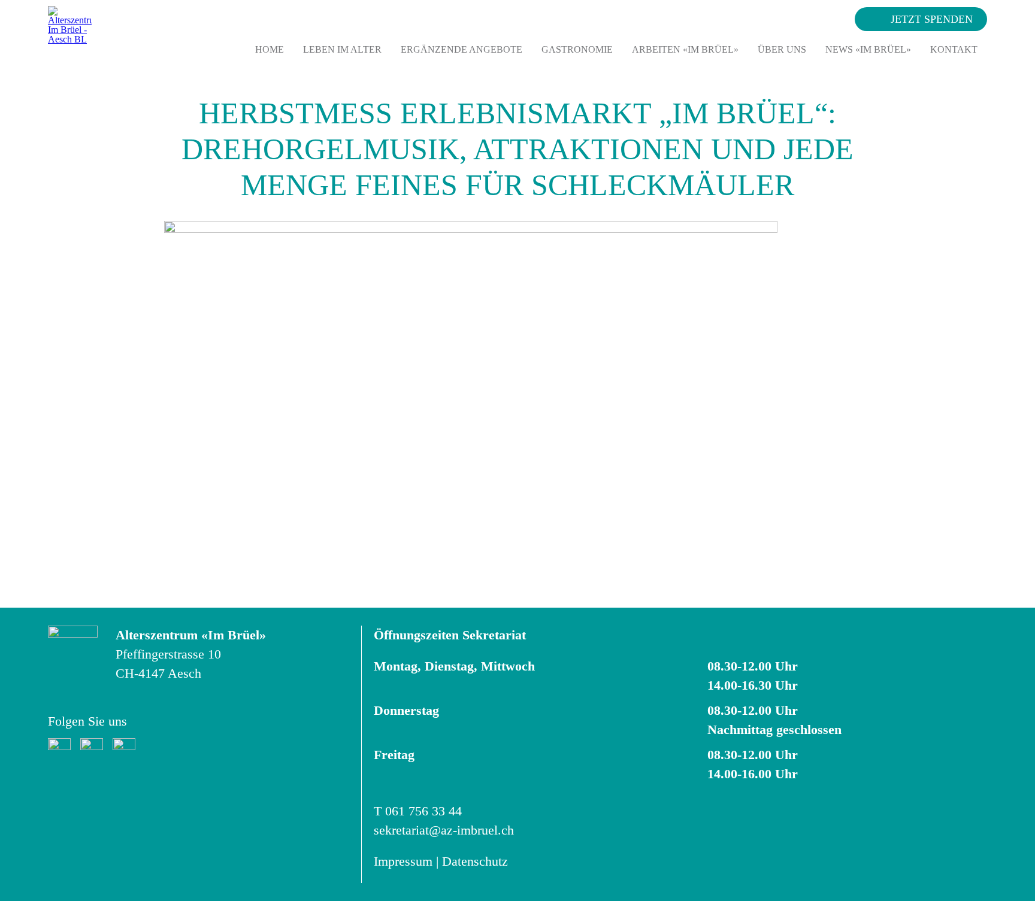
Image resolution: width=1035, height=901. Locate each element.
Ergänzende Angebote (461, 49)
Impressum (403, 861)
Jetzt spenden (932, 19)
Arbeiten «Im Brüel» (685, 49)
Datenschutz (475, 861)
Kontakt (954, 49)
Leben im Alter (342, 49)
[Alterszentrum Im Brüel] (70, 30)
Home (269, 49)
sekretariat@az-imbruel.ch (444, 830)
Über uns (782, 49)
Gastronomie (577, 49)
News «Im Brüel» (868, 49)
